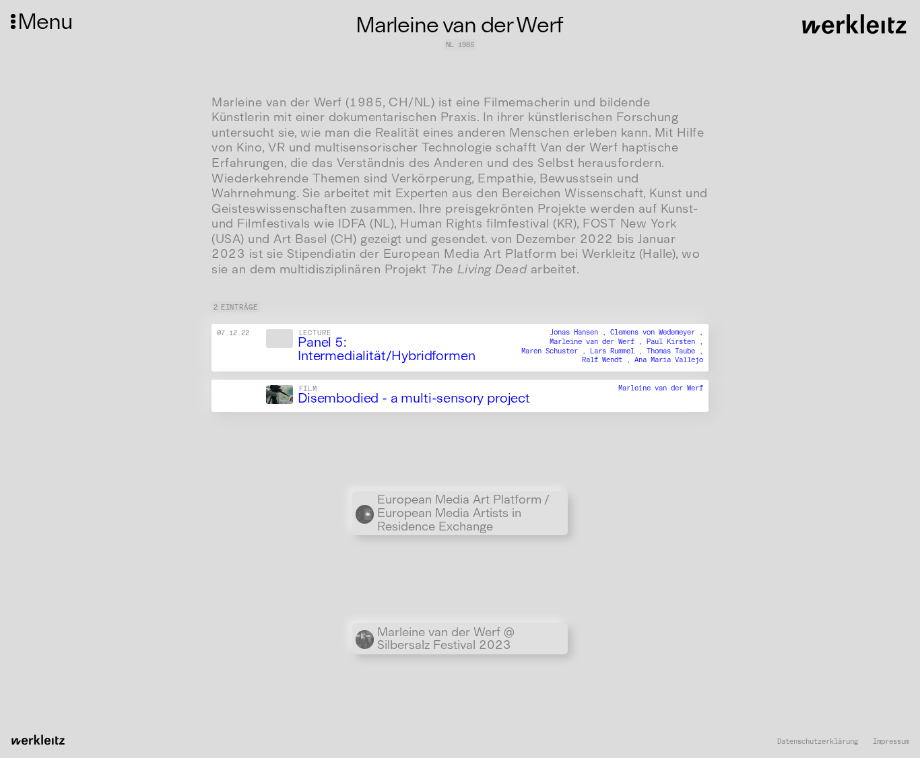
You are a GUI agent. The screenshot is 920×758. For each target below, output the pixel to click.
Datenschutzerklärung (817, 742)
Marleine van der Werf (660, 388)
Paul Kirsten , (675, 341)
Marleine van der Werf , (598, 341)
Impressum (891, 742)
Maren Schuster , (555, 351)
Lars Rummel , (618, 351)
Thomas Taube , (675, 351)
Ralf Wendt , (608, 359)
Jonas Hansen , (580, 332)
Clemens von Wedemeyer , (656, 332)
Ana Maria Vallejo (668, 359)
